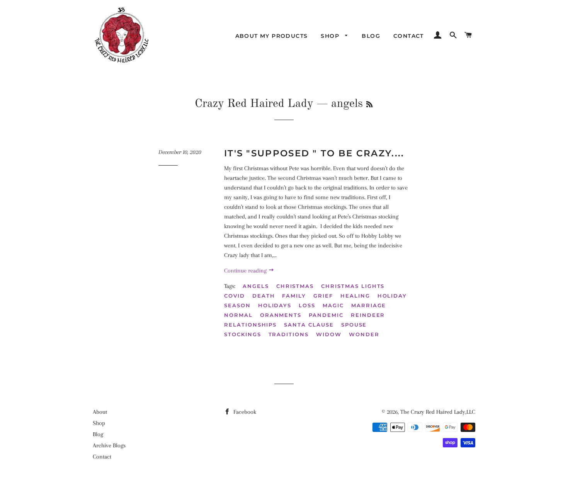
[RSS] (369, 105)
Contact (408, 35)
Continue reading (246, 270)
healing (355, 296)
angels (256, 286)
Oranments (281, 315)
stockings (242, 334)
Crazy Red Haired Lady (254, 104)
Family (294, 296)
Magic (333, 305)
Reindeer (368, 315)
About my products (271, 35)
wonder (364, 334)
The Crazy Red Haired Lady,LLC (437, 411)
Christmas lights (352, 286)
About (100, 411)
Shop (331, 35)
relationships (250, 325)
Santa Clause (308, 325)
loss (307, 305)
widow (329, 334)
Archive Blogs (109, 445)
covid (234, 296)
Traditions (289, 334)
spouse (354, 325)
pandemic (326, 315)
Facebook (244, 411)
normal (238, 315)
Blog (371, 35)
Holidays (275, 305)
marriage (368, 305)
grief (323, 296)
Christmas (295, 286)
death (263, 296)
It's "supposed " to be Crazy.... (314, 153)
